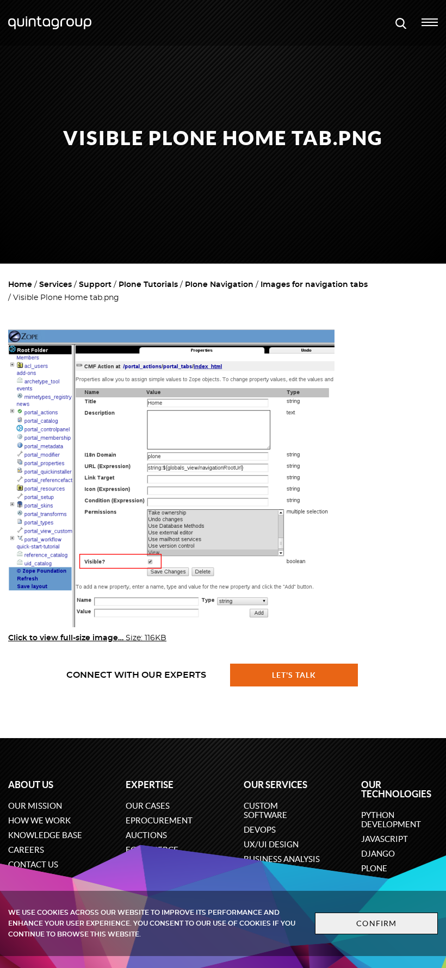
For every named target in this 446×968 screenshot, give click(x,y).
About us (30, 784)
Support (95, 285)
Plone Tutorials (148, 285)
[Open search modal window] (401, 23)
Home (20, 285)
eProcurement (159, 820)
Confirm (376, 923)
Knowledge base (45, 835)
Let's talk (294, 675)
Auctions (146, 835)
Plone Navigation (219, 285)
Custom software (265, 810)
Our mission (35, 805)
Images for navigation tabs (314, 285)
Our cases (148, 805)
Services (55, 285)
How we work (39, 820)
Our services (275, 784)
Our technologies (396, 789)
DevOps (260, 829)
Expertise (150, 784)
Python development (391, 819)
